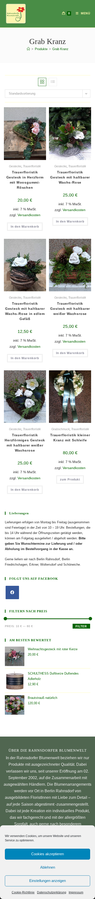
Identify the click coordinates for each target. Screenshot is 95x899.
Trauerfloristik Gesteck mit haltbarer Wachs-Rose (70, 177)
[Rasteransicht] (42, 82)
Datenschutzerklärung (51, 892)
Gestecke (15, 166)
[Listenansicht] (53, 82)
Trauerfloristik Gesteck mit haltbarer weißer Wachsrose (70, 309)
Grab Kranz (60, 49)
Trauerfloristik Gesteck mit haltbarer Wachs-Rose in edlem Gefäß (25, 311)
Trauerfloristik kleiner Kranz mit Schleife (70, 437)
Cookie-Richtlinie (23, 892)
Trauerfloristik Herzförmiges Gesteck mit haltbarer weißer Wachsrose (25, 442)
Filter (81, 626)
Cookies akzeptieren (47, 854)
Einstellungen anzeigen (47, 881)
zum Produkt (70, 479)
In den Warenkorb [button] (25, 226)
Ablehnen (47, 867)
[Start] (28, 49)
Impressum (76, 892)
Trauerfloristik (32, 166)
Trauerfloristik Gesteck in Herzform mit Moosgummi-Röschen (25, 179)
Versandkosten (29, 215)
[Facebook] (12, 592)
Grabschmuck (60, 429)
